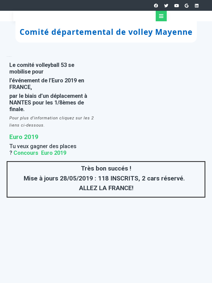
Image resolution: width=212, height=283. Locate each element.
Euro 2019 (23, 137)
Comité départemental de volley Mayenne (106, 32)
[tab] (161, 16)
